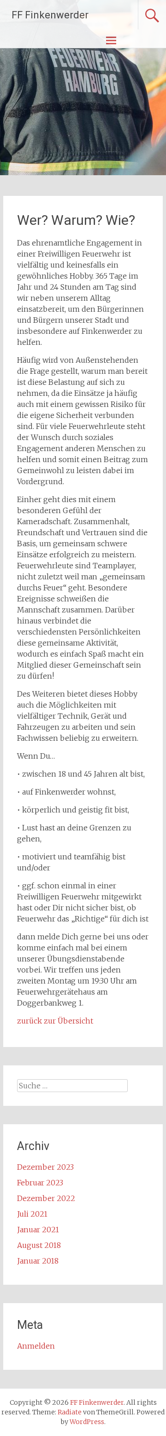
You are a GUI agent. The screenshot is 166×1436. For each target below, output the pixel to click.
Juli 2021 (32, 1214)
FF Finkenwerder (50, 15)
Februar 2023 (40, 1182)
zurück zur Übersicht (55, 1020)
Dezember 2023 (45, 1167)
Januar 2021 (38, 1229)
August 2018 (39, 1245)
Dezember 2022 (46, 1198)
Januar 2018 (38, 1260)
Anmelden (36, 1345)
